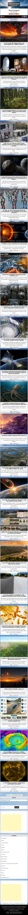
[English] (11, 13)
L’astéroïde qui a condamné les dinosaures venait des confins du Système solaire (14, 500)
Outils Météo (4, 861)
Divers (18, 384)
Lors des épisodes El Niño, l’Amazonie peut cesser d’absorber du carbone (14, 563)
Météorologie (14, 256)
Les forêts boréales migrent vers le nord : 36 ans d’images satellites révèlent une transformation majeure (14, 111)
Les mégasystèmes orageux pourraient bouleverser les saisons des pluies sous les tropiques (14, 339)
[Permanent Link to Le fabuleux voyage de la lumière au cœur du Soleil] (14, 232)
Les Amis (3, 854)
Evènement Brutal (14, 24)
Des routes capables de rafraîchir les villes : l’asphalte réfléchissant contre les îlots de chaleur (14, 595)
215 (13, 795)
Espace (14, 58)
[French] (13, 13)
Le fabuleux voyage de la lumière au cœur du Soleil (14, 243)
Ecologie (17, 639)
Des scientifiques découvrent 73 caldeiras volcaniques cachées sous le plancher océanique (14, 752)
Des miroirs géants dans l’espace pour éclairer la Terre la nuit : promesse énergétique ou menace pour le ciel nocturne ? (14, 372)
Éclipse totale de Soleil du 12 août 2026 (14, 689)
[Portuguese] (17, 13)
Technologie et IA (14, 192)
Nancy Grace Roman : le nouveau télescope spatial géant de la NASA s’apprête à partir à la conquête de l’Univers (14, 78)
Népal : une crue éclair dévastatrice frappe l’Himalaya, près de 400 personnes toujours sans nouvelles (14, 145)
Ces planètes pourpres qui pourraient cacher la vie (14, 435)
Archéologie (12, 384)
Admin (11, 52)
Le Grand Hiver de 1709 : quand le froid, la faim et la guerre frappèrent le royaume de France (14, 307)
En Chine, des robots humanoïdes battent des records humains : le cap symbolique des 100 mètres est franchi (14, 211)
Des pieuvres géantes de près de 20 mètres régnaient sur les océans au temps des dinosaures (14, 403)
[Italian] (15, 13)
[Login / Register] (24, 16)
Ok (7, 912)
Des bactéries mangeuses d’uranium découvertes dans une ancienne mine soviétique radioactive (14, 626)
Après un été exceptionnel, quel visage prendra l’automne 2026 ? (14, 275)
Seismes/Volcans (19, 125)
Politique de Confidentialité (16, 912)
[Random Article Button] (22, 16)
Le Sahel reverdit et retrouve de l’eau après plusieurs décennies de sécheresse (14, 658)
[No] (26, 910)
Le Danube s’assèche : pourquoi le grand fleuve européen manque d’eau (14, 720)
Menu (4, 16)
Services (3, 870)
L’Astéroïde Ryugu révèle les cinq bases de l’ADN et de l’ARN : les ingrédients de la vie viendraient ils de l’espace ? (14, 178)
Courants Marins (4, 842)
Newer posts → (18, 795)
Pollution (9, 352)
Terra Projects (14, 3)
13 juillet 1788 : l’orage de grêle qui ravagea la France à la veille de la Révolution (14, 532)
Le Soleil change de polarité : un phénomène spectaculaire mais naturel (14, 783)
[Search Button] (26, 16)
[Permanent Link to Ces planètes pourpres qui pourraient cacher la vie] (14, 424)
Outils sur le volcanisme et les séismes (9, 863)
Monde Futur (4, 858)
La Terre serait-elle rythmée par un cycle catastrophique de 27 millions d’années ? (14, 43)
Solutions (15, 352)
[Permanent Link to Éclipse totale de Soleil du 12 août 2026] (14, 677)
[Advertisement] (11, 822)
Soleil (14, 225)
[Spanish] (18, 13)
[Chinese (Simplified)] (9, 13)
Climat (14, 91)
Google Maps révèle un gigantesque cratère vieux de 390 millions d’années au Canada (14, 468)
